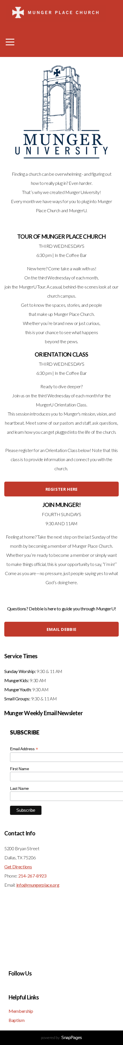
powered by (61, 1037)
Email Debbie (62, 629)
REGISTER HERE (61, 489)
